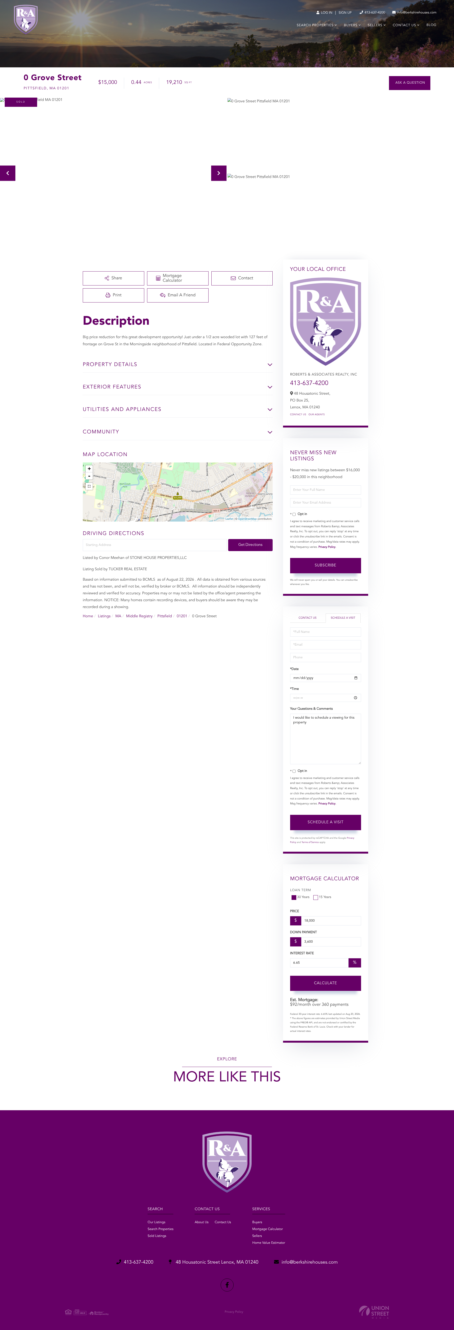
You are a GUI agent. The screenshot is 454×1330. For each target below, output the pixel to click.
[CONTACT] (409, 83)
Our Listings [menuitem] (156, 1222)
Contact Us (298, 415)
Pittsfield (164, 616)
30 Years (303, 897)
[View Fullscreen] (89, 486)
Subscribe (325, 565)
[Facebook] (227, 1284)
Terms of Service (310, 842)
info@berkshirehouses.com (416, 12)
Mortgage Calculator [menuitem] (267, 1229)
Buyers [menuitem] (351, 25)
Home (88, 616)
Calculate (325, 983)
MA (118, 616)
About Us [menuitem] (201, 1222)
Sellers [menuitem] (375, 25)
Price (294, 911)
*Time (294, 689)
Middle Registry (139, 616)
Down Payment (303, 932)
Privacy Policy (327, 547)
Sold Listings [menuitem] (157, 1236)
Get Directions (250, 545)
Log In (326, 13)
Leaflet (229, 519)
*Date (294, 669)
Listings (104, 616)
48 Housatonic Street (216, 1262)
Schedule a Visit (343, 618)
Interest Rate (302, 953)
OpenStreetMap (247, 519)
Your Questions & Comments (311, 709)
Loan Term (300, 890)
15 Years (325, 897)
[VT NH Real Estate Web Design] (374, 1312)
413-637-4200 (374, 12)
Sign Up (345, 13)
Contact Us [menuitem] (404, 25)
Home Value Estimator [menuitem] (268, 1243)
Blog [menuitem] (432, 25)
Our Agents (317, 415)
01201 (182, 616)
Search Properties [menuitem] (315, 25)
